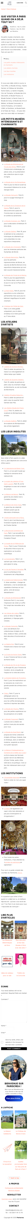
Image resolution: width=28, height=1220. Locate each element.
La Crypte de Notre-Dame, (13, 654)
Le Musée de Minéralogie (12, 598)
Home (3, 9)
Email (3, 1032)
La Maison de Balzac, (11, 494)
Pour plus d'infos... (14, 1098)
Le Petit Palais (9, 291)
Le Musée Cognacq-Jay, (12, 221)
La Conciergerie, (9, 559)
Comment (5, 999)
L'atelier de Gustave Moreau (13, 366)
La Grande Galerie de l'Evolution (15, 678)
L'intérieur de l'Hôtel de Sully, (13, 306)
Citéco (6, 693)
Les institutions (9, 74)
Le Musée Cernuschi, (11, 195)
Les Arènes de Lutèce (11, 613)
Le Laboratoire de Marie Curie (14, 468)
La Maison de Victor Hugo (13, 505)
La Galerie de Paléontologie (13, 580)
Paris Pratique (11, 9)
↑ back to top (14, 1178)
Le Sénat (7, 808)
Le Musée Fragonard (11, 719)
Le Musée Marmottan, (11, 257)
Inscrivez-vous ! (7, 1199)
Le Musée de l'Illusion (11, 709)
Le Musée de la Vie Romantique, (15, 182)
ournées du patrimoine (12, 862)
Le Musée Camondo (11, 626)
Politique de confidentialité (14, 1188)
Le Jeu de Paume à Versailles (14, 569)
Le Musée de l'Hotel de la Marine (15, 275)
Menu (7, 59)
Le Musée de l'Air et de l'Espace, (15, 665)
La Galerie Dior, (9, 644)
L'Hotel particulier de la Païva (14, 517)
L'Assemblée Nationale (11, 777)
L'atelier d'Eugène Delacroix (13, 395)
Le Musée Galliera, (10, 231)
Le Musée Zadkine (10, 421)
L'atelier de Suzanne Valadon (13, 379)
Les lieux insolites (10, 71)
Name (3, 1025)
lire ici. (20, 873)
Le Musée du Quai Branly (12, 732)
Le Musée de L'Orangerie (12, 247)
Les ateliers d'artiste (10, 68)
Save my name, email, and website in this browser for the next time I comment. (14, 1042)
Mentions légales (14, 1190)
